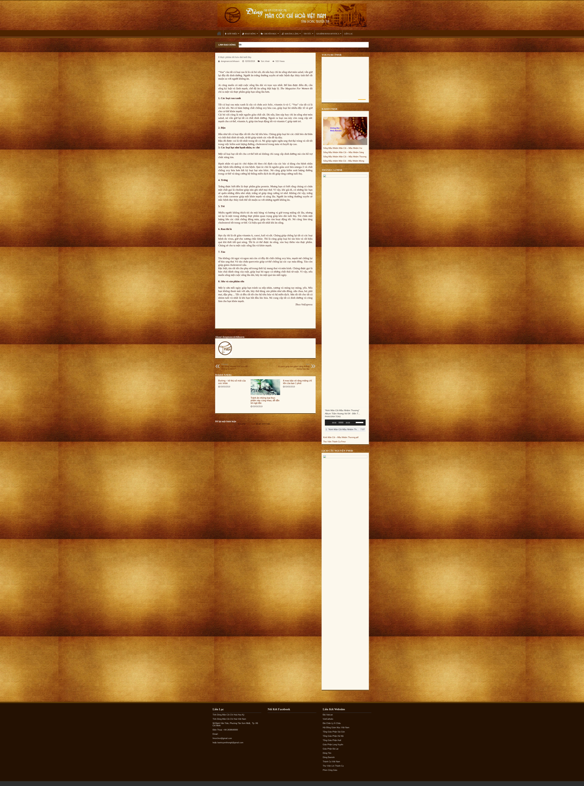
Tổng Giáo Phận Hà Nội (333, 736)
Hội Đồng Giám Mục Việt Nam (336, 727)
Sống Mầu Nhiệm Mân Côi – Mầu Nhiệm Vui (342, 148)
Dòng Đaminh (329, 757)
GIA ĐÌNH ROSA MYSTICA (327, 34)
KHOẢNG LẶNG (292, 34)
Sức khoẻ (265, 61)
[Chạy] (328, 422)
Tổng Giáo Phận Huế (332, 740)
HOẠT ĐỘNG (250, 34)
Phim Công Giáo (330, 770)
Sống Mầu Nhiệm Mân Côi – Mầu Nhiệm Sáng (343, 152)
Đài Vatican (328, 715)
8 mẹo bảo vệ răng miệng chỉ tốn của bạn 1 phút (297, 381)
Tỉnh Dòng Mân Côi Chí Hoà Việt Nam (229, 719)
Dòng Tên (327, 753)
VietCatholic (328, 719)
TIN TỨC (307, 34)
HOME (219, 33)
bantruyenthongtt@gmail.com (230, 742)
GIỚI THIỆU (232, 34)
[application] (345, 422)
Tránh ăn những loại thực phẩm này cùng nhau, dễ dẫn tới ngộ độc (265, 400)
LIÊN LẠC (348, 34)
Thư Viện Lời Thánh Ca (333, 766)
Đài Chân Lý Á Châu (332, 723)
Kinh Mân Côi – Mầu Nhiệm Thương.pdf (340, 437)
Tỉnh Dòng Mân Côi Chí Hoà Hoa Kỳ (228, 715)
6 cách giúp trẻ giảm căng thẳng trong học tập (293, 366)
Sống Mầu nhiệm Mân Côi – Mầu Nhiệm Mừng (343, 161)
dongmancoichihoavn (230, 61)
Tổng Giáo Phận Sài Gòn (334, 732)
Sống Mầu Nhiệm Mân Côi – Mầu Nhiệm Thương (344, 156)
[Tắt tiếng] (353, 422)
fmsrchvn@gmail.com (222, 738)
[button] (328, 99)
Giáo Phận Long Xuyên (333, 744)
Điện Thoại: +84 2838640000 (225, 730)
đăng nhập (250, 424)
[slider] (360, 422)
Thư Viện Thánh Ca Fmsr (334, 441)
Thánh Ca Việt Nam (331, 761)
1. (342, 429)
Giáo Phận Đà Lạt (330, 749)
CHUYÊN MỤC (270, 34)
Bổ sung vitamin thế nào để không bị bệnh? (234, 366)
